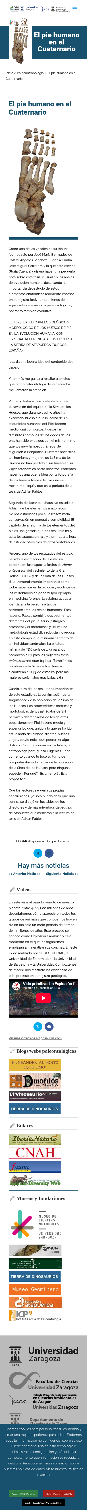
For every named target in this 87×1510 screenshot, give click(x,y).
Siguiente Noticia (62, 874)
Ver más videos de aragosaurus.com (35, 1038)
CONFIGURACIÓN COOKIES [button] (43, 1502)
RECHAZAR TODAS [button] (59, 1493)
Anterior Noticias (24, 874)
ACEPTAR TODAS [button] (23, 1493)
